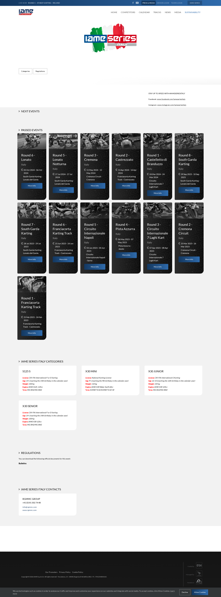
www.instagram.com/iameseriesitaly (171, 105)
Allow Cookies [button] (200, 592)
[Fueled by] (195, 569)
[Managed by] (194, 577)
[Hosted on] (194, 585)
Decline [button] (185, 592)
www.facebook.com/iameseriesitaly (171, 99)
